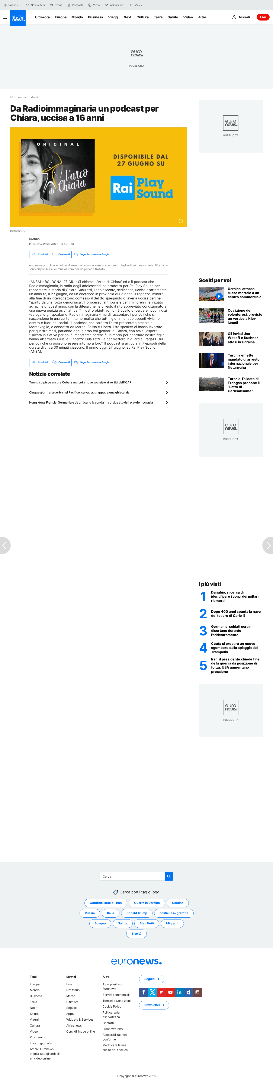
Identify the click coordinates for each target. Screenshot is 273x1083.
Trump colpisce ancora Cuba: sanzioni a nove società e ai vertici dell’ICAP (80, 382)
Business (95, 17)
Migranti (172, 923)
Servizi (71, 976)
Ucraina (177, 903)
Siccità (136, 933)
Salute (173, 17)
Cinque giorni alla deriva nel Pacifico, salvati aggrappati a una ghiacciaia (79, 392)
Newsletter (152, 1005)
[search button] (131, 5)
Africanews (74, 1025)
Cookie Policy (112, 1006)
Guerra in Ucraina (147, 903)
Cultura (142, 17)
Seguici (71, 1007)
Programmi (37, 1037)
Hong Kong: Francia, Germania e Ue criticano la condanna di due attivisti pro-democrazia (91, 402)
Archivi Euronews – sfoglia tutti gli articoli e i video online (45, 1053)
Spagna (100, 923)
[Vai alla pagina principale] (18, 18)
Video (188, 17)
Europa (60, 17)
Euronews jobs (113, 1029)
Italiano (12, 5)
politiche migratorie (174, 913)
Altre (106, 976)
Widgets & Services (79, 1019)
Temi (33, 976)
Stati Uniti (147, 923)
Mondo (77, 17)
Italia (110, 913)
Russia (90, 913)
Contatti (108, 1023)
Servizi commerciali (116, 994)
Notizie (21, 97)
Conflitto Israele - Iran (106, 903)
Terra (158, 17)
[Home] (11, 97)
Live (263, 17)
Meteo (70, 996)
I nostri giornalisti (41, 1043)
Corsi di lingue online (80, 1031)
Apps (70, 1013)
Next (127, 17)
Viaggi (113, 17)
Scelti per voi (215, 280)
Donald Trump (136, 913)
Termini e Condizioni (117, 1000)
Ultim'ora (42, 17)
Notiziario (73, 990)
